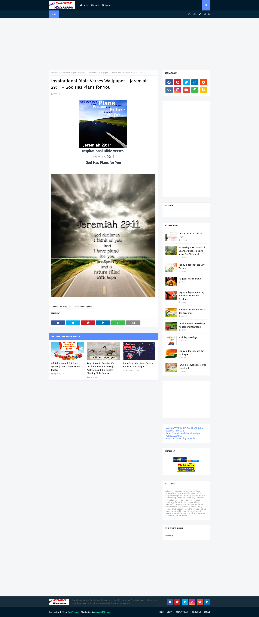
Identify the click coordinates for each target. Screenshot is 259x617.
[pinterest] (194, 14)
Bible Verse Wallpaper (66, 73)
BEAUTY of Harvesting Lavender (180, 438)
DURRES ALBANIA (173, 436)
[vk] (169, 90)
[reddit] (203, 82)
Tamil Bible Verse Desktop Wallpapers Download (192, 325)
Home (85, 5)
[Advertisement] (129, 43)
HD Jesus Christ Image (190, 278)
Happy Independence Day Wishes (191, 266)
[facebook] (189, 14)
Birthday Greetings (188, 337)
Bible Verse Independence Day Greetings (192, 311)
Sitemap (207, 612)
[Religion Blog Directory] (193, 461)
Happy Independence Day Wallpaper (191, 353)
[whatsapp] (195, 90)
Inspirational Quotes (83, 307)
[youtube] (186, 90)
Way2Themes (73, 612)
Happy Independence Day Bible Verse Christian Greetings (191, 295)
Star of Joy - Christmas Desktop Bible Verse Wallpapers (138, 365)
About (96, 5)
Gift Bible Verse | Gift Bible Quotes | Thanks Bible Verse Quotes (65, 366)
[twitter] (199, 14)
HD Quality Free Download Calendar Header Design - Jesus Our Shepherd (192, 251)
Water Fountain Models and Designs (182, 433)
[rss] (203, 90)
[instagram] (204, 14)
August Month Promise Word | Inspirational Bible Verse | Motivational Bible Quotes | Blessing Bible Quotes (102, 368)
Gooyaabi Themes (102, 612)
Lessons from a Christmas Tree (192, 235)
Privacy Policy (182, 612)
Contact (107, 5)
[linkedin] (195, 82)
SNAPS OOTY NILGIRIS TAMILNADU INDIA (184, 428)
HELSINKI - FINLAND (175, 431)
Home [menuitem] (54, 14)
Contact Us (196, 612)
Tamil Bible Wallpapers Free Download (192, 367)
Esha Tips (57, 94)
